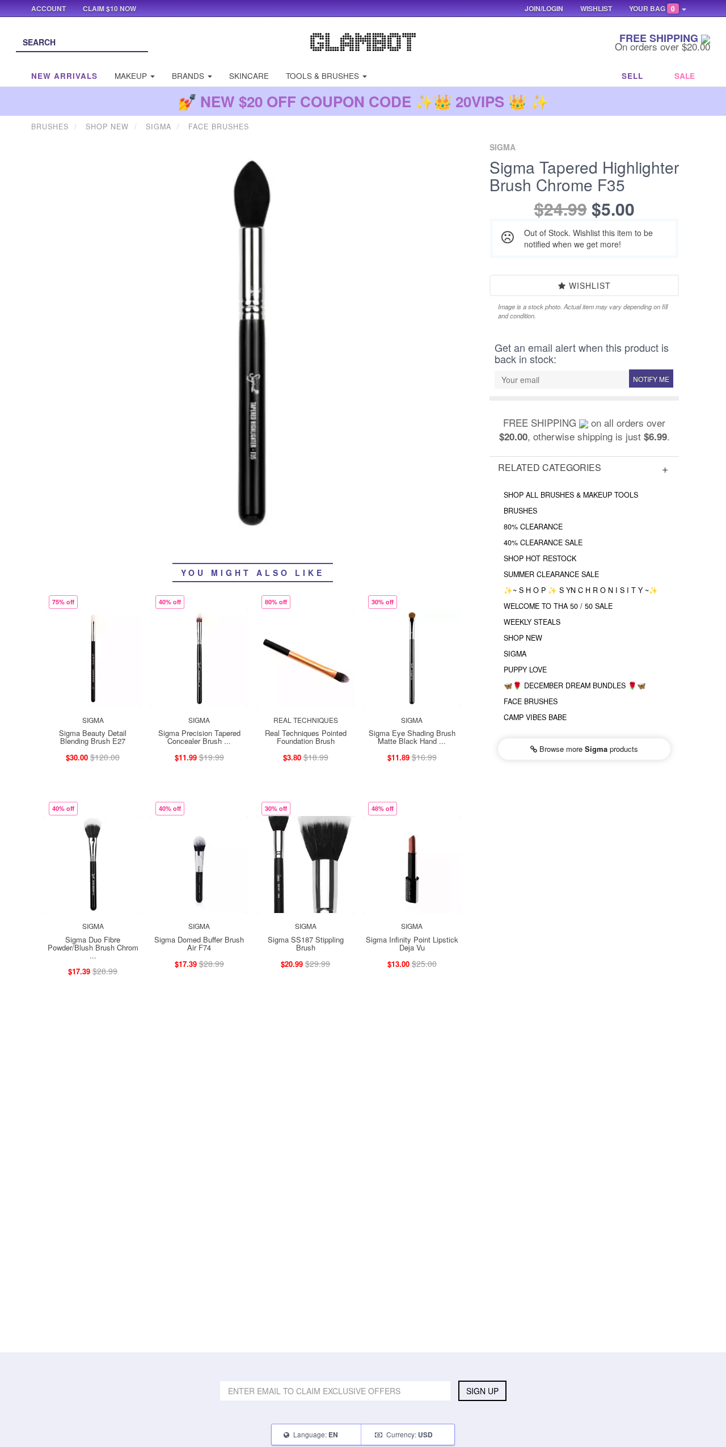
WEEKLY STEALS (532, 622)
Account (48, 8)
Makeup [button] (132, 75)
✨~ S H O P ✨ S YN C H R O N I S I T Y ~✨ (581, 590)
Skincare (249, 75)
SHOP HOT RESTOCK (540, 558)
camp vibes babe (535, 717)
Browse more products (587, 748)
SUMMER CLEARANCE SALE (551, 574)
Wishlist (588, 285)
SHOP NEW (523, 638)
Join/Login (544, 8)
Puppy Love (525, 669)
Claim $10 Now (109, 8)
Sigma (515, 654)
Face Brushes (531, 701)
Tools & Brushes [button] (323, 75)
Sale (684, 75)
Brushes (520, 511)
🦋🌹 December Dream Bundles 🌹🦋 (575, 685)
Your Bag (652, 8)
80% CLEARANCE (533, 526)
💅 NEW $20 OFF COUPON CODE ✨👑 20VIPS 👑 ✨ (363, 101)
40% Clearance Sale (543, 542)
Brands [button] (189, 75)
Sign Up (482, 1390)
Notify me (651, 379)
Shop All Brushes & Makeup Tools (571, 495)
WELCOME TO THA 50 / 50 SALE (558, 606)
